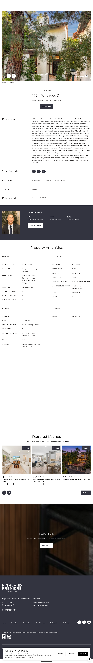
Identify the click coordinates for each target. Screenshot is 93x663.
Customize (72, 653)
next (14, 76)
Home (4, 623)
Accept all (83, 653)
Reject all (60, 653)
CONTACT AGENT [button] (35, 225)
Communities (26, 623)
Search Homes (40, 623)
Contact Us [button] (46, 545)
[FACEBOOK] (79, 622)
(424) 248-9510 (55, 219)
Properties (14, 623)
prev (9, 76)
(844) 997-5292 (7, 603)
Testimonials (53, 623)
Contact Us (66, 623)
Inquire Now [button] (46, 106)
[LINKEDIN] (89, 622)
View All (86, 493)
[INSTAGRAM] (84, 622)
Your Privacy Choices (46, 661)
